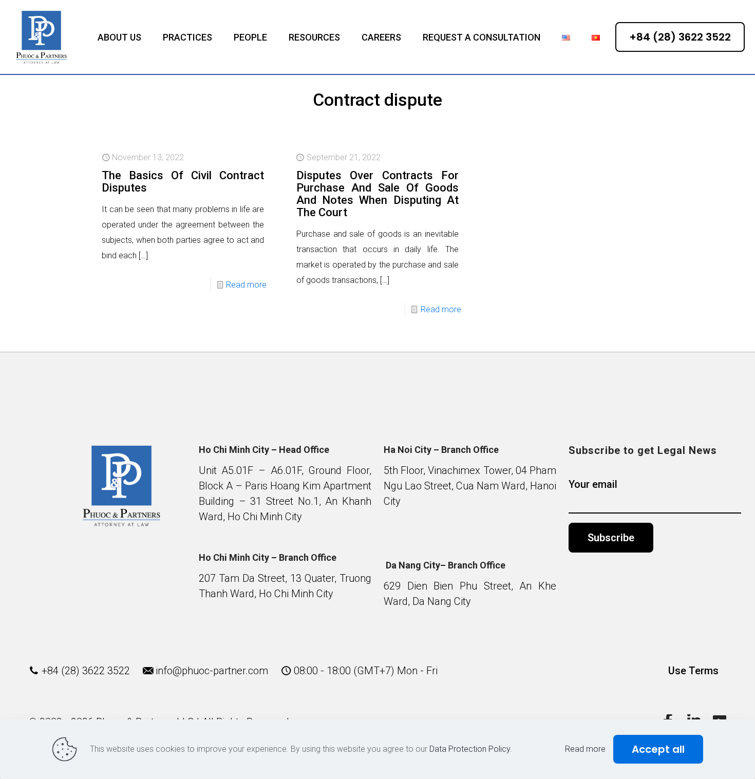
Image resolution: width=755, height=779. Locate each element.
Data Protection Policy (469, 749)
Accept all (658, 749)
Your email (593, 484)
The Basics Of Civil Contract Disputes (183, 181)
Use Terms (693, 670)
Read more (246, 285)
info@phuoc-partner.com (212, 670)
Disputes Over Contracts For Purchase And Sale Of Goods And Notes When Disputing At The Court (377, 194)
